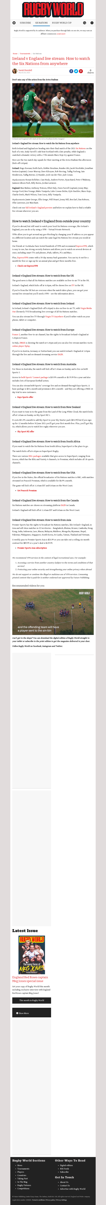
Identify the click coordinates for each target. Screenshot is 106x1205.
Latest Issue (25, 930)
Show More (23, 1013)
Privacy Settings (61, 1200)
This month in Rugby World (31, 1000)
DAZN (60, 354)
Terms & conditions (38, 1200)
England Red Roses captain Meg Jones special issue (30, 979)
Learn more (61, 34)
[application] (53, 612)
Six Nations (37, 54)
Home (15, 54)
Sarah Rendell (25, 70)
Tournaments (25, 54)
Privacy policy (50, 1200)
